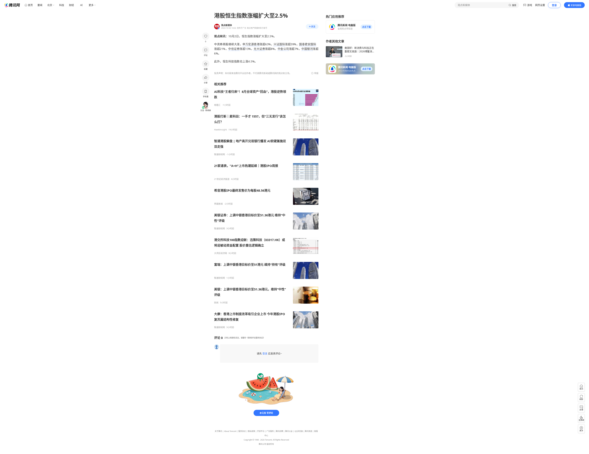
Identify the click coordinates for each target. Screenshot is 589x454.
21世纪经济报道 (221, 179)
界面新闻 (218, 204)
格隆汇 (217, 105)
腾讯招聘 (279, 431)
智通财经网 (219, 154)
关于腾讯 (218, 431)
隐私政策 (251, 431)
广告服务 (270, 431)
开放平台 (260, 431)
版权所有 (270, 444)
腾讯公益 (289, 431)
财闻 (216, 302)
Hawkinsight (220, 130)
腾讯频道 (308, 431)
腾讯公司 (262, 444)
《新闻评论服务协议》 (255, 337)
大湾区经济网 (220, 253)
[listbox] (266, 205)
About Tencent (230, 431)
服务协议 (242, 431)
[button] (366, 27)
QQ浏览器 (298, 431)
